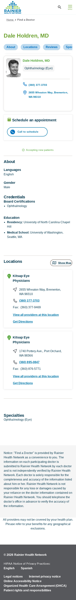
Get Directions (23, 321)
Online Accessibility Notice (23, 581)
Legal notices (13, 576)
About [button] (10, 47)
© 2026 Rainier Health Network (25, 554)
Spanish (27, 568)
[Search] (59, 7)
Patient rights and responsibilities (27, 590)
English (9, 568)
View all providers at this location (36, 314)
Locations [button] (30, 47)
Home (10, 19)
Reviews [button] (52, 47)
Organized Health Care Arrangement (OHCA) (35, 585)
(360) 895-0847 (29, 362)
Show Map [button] (64, 262)
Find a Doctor (26, 19)
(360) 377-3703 (38, 84)
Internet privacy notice (45, 576)
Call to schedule (27, 131)
